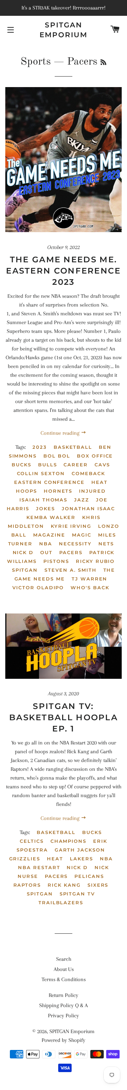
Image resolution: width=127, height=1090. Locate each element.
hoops (26, 491)
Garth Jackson (80, 850)
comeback (88, 473)
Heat (99, 482)
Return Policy (63, 995)
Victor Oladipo (38, 587)
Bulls (47, 464)
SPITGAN (25, 570)
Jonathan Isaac (88, 508)
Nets (106, 543)
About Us (64, 969)
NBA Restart (39, 867)
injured (92, 491)
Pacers (71, 552)
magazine (49, 535)
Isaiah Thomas (43, 500)
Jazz (81, 500)
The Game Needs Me (64, 574)
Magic (81, 535)
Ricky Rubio (95, 561)
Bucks (21, 464)
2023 (39, 447)
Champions (68, 841)
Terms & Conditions (64, 979)
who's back (90, 587)
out (46, 552)
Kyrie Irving (71, 526)
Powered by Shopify (63, 1040)
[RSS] (103, 63)
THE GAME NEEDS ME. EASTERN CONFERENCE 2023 (63, 271)
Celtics (32, 841)
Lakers (81, 858)
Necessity (75, 543)
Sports (35, 62)
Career (76, 464)
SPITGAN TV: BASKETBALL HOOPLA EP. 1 (63, 717)
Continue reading (61, 433)
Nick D (23, 552)
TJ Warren (90, 579)
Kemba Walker (50, 517)
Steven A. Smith (70, 570)
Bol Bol (56, 456)
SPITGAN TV (77, 894)
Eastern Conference (49, 482)
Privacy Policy (63, 1015)
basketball (73, 447)
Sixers (98, 885)
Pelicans (89, 876)
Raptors (27, 885)
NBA (45, 543)
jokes (45, 508)
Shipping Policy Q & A (63, 1005)
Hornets (58, 491)
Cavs (102, 464)
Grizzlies (25, 858)
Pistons (56, 561)
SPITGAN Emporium (63, 30)
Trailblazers (60, 902)
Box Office (95, 456)
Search (63, 959)
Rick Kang (64, 885)
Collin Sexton (41, 473)
